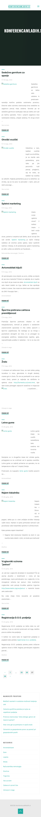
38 (5, 676)
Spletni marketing (11, 203)
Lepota (5, 757)
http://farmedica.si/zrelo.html (24, 382)
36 (27, 672)
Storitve (21, 253)
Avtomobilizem (6, 295)
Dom (4, 752)
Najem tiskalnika (10, 492)
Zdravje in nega (7, 347)
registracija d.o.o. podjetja (26, 640)
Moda (5, 762)
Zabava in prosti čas (10, 785)
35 (22, 672)
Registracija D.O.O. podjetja (16, 617)
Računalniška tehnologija (9, 253)
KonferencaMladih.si (19, 6)
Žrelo (4, 361)
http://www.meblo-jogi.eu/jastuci (13, 588)
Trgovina (6, 776)
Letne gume (8, 422)
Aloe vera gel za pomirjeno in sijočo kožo (17, 725)
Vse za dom (5, 125)
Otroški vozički (10, 139)
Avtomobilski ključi (12, 267)
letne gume (24, 471)
